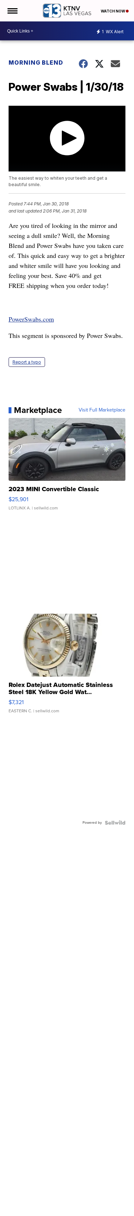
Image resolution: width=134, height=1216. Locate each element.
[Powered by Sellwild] (115, 822)
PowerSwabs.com (31, 319)
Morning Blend (36, 62)
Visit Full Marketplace (102, 410)
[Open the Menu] (12, 11)
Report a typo (27, 362)
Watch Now (113, 11)
